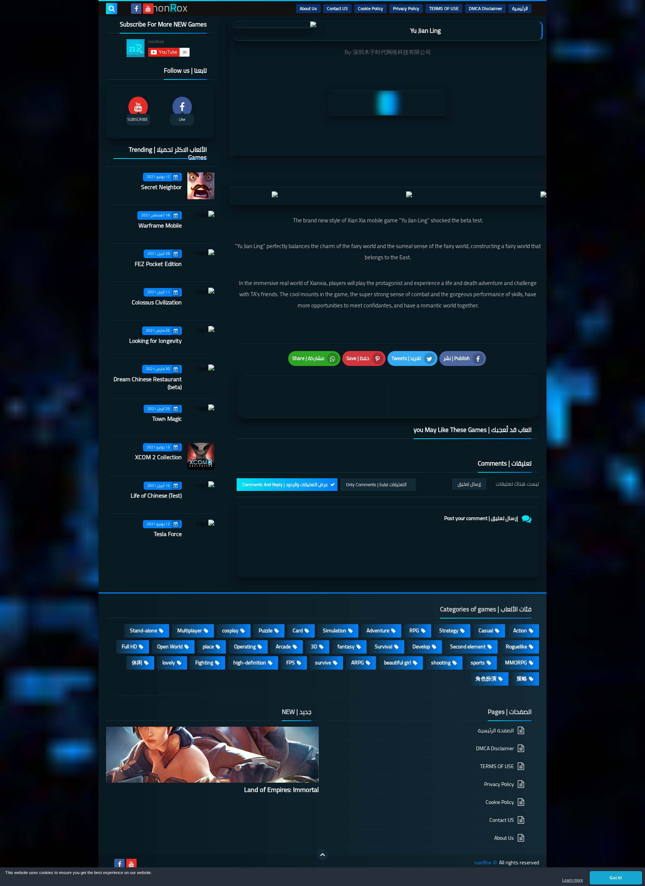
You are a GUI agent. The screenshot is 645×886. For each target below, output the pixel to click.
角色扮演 (486, 678)
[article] (314, 397)
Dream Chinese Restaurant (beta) (147, 382)
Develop (421, 646)
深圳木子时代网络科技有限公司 (392, 52)
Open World (170, 646)
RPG (414, 630)
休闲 (137, 662)
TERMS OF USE (444, 8)
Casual (486, 630)
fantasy (346, 646)
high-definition (249, 662)
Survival (383, 646)
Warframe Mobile (160, 225)
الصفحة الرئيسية (496, 731)
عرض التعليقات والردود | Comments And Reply (285, 484)
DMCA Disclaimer (485, 8)
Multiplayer (189, 630)
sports (478, 662)
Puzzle (265, 630)
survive (323, 662)
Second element (468, 646)
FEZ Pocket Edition (158, 263)
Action (520, 630)
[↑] (322, 854)
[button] (616, 878)
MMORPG (516, 662)
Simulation (334, 630)
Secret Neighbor (161, 186)
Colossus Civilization (157, 302)
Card (298, 630)
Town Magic (167, 418)
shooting (441, 662)
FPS (290, 662)
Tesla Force (168, 533)
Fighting (204, 662)
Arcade (283, 646)
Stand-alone (143, 630)
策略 (522, 678)
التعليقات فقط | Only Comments (376, 484)
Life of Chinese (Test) (156, 495)
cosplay (230, 630)
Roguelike (516, 646)
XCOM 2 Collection (158, 457)
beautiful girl (397, 662)
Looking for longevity (155, 340)
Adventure (378, 630)
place (208, 646)
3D (314, 646)
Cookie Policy (370, 8)
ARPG (357, 662)
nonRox (482, 863)
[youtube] (148, 8)
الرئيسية (520, 8)
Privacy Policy (406, 8)
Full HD (129, 646)
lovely (168, 662)
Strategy (448, 630)
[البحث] (111, 8)
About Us (308, 8)
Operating (245, 646)
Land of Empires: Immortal (281, 789)
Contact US (337, 8)
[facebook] (136, 8)
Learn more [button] (572, 880)
